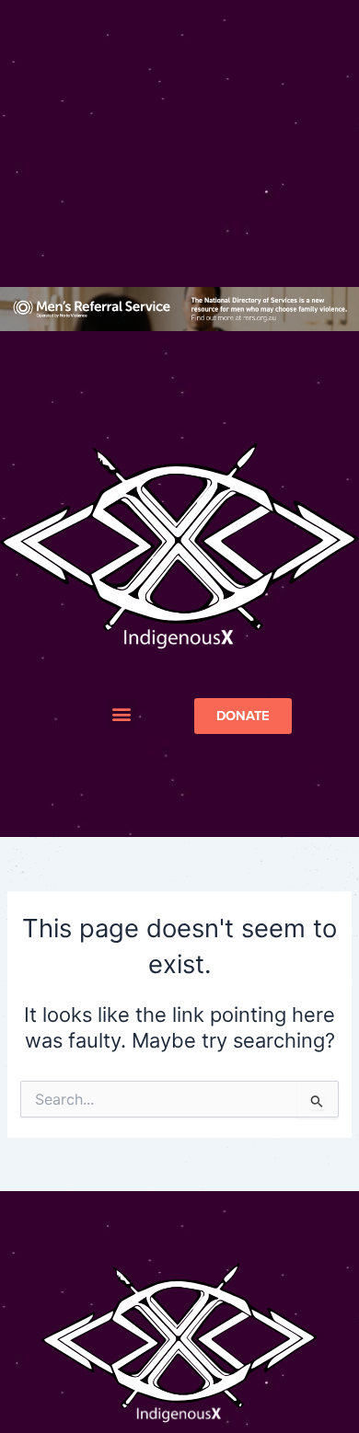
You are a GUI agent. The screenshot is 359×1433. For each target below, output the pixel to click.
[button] (122, 713)
